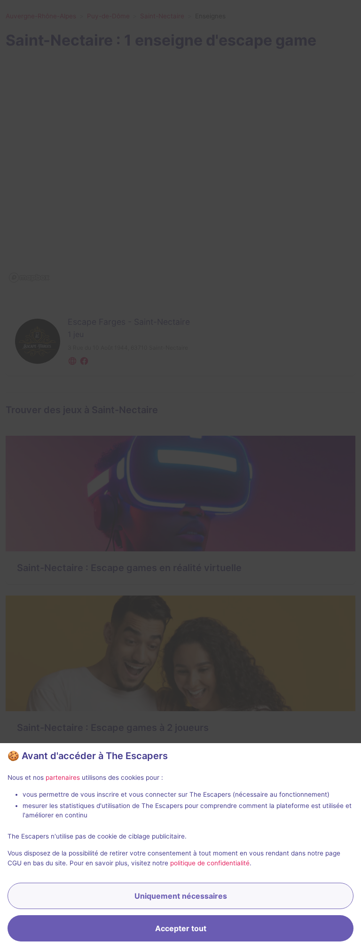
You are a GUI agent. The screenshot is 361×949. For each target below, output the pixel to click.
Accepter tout (180, 928)
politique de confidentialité (210, 863)
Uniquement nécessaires (180, 896)
